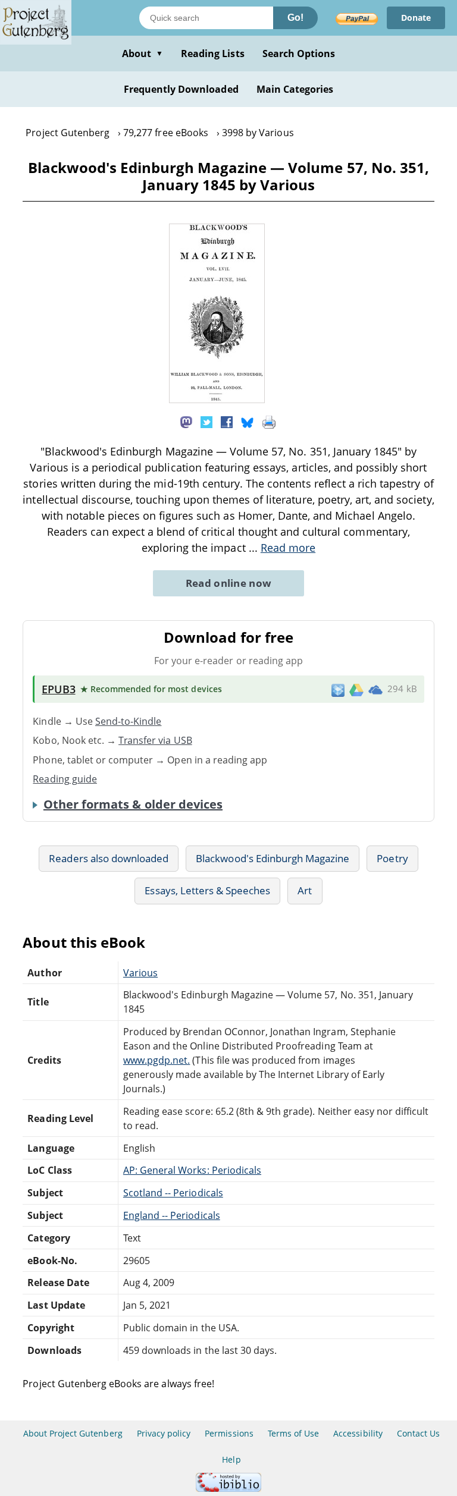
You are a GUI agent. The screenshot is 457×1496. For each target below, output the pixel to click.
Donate (416, 17)
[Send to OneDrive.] (375, 689)
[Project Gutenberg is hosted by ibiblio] (228, 1488)
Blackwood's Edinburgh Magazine (272, 858)
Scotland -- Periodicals (173, 1192)
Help (231, 1459)
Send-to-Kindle (128, 721)
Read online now (229, 583)
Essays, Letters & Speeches (207, 890)
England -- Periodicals (171, 1215)
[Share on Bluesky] (247, 421)
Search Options (299, 53)
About (142, 53)
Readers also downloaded (108, 858)
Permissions (229, 1433)
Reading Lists (213, 53)
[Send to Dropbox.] (338, 689)
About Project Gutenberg (73, 1433)
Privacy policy (164, 1433)
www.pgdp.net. (156, 1060)
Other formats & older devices (133, 804)
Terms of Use (293, 1433)
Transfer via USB (155, 740)
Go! (295, 17)
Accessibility (358, 1433)
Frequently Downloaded (181, 89)
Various (140, 972)
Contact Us (418, 1433)
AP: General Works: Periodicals (192, 1170)
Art (305, 890)
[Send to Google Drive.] (356, 689)
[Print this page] (269, 421)
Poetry (392, 858)
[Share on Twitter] (206, 421)
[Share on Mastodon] (186, 421)
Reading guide (65, 778)
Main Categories (295, 89)
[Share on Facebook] (227, 421)
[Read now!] (217, 399)
